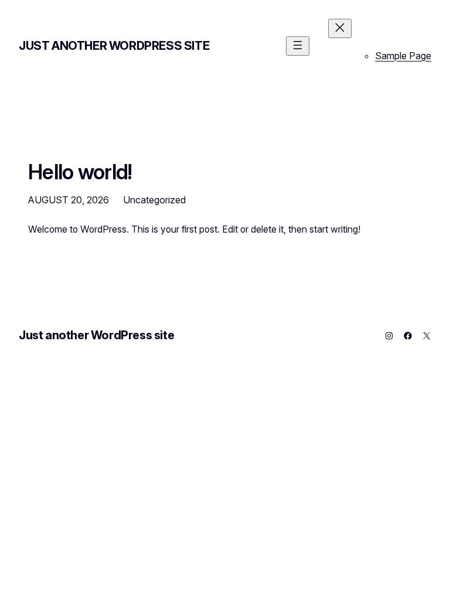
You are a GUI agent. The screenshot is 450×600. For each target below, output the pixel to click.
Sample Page (403, 56)
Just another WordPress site (114, 46)
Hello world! (80, 171)
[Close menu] (340, 28)
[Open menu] (297, 46)
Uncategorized (154, 200)
